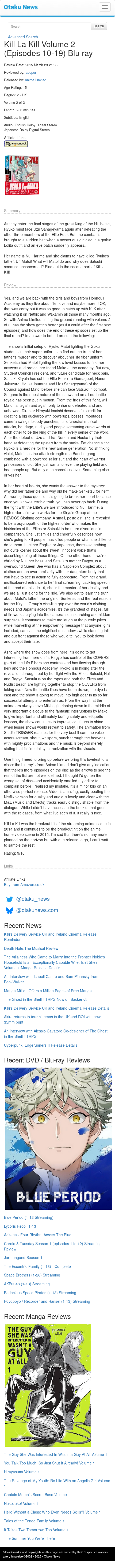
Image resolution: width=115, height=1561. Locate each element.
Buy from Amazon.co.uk (24, 884)
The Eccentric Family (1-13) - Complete (37, 1266)
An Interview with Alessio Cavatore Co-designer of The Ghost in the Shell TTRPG (56, 1033)
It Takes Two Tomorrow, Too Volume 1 (36, 1529)
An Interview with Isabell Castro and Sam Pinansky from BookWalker (51, 979)
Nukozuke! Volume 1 (21, 1503)
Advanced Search (23, 36)
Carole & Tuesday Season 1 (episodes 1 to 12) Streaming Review (53, 1246)
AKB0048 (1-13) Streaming (27, 1283)
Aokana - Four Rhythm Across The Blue (37, 1234)
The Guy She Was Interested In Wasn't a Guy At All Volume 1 (55, 1454)
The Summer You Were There (29, 1538)
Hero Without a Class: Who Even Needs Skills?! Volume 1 (52, 1512)
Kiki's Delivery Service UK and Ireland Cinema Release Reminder (50, 936)
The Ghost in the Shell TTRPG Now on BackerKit (45, 999)
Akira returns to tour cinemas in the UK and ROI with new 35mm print (52, 1019)
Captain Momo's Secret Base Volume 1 (37, 1494)
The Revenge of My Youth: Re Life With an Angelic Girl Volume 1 (57, 1483)
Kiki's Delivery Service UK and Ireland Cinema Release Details (56, 1008)
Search (99, 26)
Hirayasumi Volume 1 (22, 1471)
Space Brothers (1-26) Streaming (32, 1275)
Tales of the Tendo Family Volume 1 (34, 1520)
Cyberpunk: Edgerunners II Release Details (40, 1045)
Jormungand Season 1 (23, 1257)
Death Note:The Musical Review (31, 948)
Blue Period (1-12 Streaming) (28, 1217)
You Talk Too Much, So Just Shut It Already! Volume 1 (49, 1463)
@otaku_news (33, 898)
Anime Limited (35, 80)
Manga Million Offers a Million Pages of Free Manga (48, 990)
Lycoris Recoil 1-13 (20, 1226)
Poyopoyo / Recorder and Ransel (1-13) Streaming (47, 1301)
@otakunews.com (37, 910)
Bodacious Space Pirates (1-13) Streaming (40, 1292)
